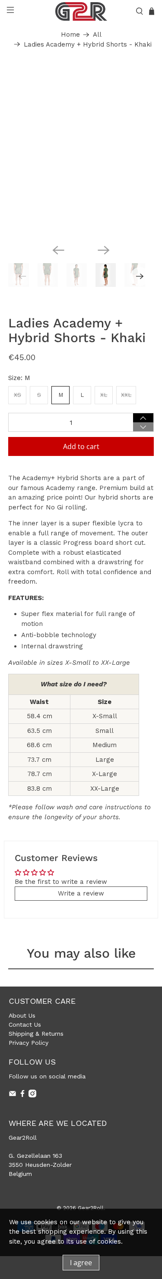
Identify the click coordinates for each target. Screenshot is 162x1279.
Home (70, 34)
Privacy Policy (28, 1042)
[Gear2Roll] (81, 11)
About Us (22, 1015)
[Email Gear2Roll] (12, 1095)
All (97, 34)
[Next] (103, 250)
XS (17, 395)
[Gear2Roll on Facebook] (22, 1095)
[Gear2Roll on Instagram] (32, 1095)
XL (103, 395)
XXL (126, 395)
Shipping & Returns (36, 1033)
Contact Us (25, 1024)
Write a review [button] (81, 893)
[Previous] (58, 250)
